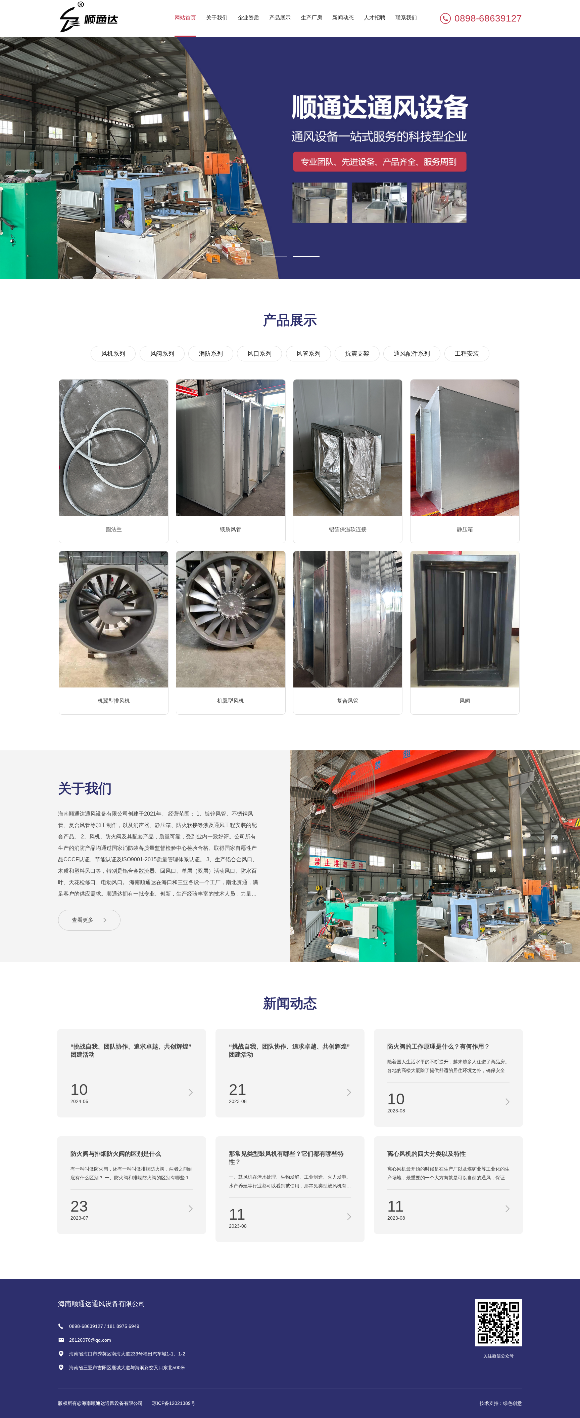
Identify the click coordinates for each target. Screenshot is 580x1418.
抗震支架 (357, 353)
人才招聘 (374, 18)
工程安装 (467, 353)
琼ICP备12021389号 (173, 1403)
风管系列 (308, 353)
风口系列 (259, 353)
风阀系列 (162, 353)
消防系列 (211, 353)
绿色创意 (512, 1403)
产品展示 (280, 18)
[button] (273, 256)
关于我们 (217, 18)
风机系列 (113, 353)
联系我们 (406, 18)
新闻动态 (343, 18)
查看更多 (82, 920)
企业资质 (248, 18)
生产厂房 (311, 18)
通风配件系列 (412, 353)
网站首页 (185, 18)
